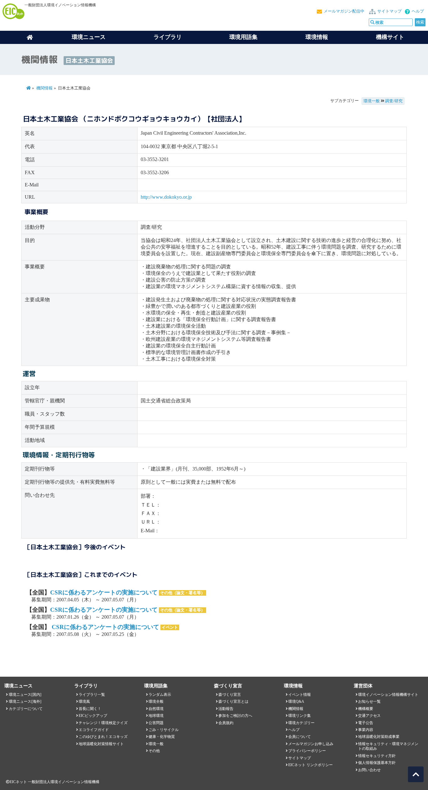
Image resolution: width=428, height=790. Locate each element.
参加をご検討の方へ (235, 715)
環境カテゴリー (301, 723)
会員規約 (225, 723)
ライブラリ (168, 37)
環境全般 (156, 701)
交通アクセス (369, 715)
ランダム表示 (160, 694)
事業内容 (365, 730)
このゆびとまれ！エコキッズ (103, 736)
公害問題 (156, 723)
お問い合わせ (369, 770)
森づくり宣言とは (233, 701)
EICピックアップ (93, 715)
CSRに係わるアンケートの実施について (104, 592)
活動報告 (225, 709)
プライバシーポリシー (307, 751)
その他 (154, 751)
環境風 (84, 701)
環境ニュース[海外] (25, 701)
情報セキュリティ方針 (377, 756)
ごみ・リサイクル (164, 730)
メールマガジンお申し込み (310, 744)
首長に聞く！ (90, 709)
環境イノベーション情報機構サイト (388, 694)
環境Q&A (296, 701)
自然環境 (156, 709)
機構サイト (390, 37)
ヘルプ (418, 11)
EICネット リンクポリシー (310, 765)
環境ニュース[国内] (25, 694)
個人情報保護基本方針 (377, 762)
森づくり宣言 (229, 694)
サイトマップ (389, 11)
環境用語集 (243, 37)
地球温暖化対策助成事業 (378, 736)
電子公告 (365, 723)
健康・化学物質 (162, 736)
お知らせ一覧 (369, 701)
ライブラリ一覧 (92, 694)
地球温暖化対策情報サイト (101, 744)
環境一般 (371, 101)
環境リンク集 (299, 715)
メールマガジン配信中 (344, 11)
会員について (299, 736)
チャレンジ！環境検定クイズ (103, 723)
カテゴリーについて (26, 709)
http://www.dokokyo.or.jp (166, 197)
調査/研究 (394, 101)
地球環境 (156, 715)
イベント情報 (299, 694)
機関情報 (44, 88)
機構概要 (365, 709)
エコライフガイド (94, 730)
